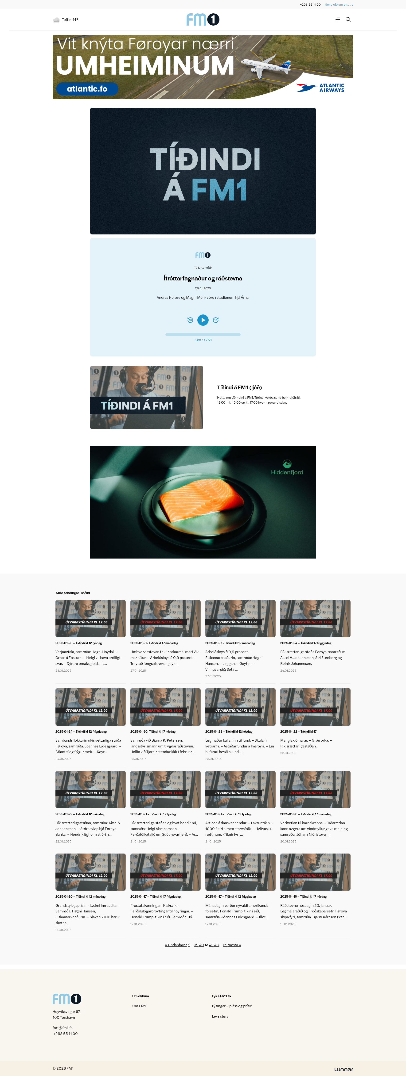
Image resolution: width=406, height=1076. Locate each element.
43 (216, 944)
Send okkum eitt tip (339, 4)
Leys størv (220, 1016)
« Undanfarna (176, 944)
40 (201, 944)
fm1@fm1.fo (63, 1027)
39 (196, 944)
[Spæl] (203, 320)
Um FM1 (139, 1005)
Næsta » (234, 944)
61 (225, 944)
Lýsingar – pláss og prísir (232, 1005)
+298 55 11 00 (310, 4)
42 (211, 944)
